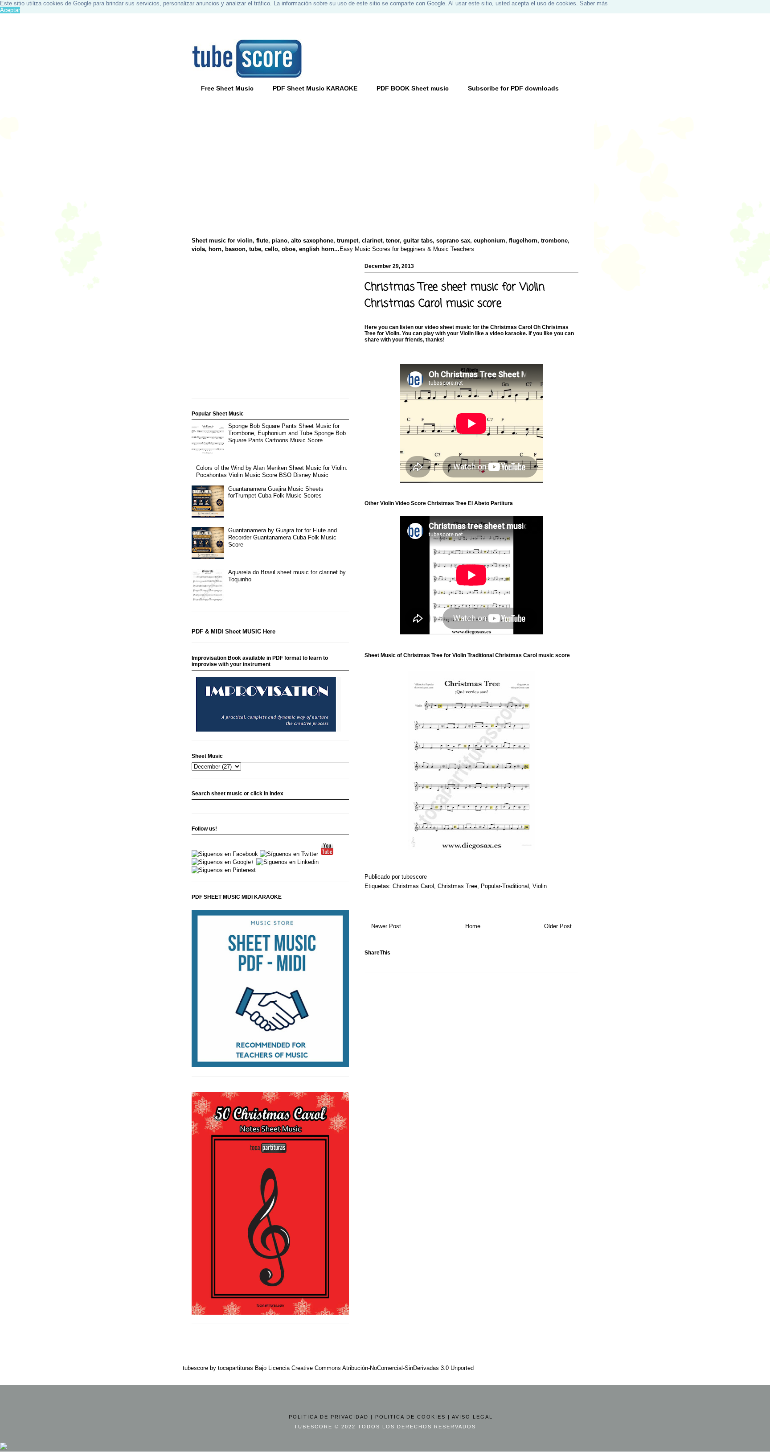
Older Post (558, 926)
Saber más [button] (594, 3)
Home (472, 926)
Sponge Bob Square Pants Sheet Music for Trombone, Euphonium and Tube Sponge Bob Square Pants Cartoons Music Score (287, 433)
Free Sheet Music (227, 88)
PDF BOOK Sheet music (413, 88)
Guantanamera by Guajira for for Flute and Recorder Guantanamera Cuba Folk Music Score (282, 537)
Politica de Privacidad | (331, 1416)
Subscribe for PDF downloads (513, 88)
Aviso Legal (472, 1416)
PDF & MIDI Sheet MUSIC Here (233, 631)
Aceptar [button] (10, 10)
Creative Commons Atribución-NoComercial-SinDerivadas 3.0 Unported (382, 1368)
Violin (539, 886)
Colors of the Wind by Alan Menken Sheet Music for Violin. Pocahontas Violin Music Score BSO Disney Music (272, 471)
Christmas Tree (457, 886)
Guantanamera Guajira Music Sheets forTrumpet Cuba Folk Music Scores (276, 492)
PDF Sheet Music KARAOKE (315, 88)
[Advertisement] (261, 165)
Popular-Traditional (505, 886)
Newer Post (386, 926)
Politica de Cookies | (412, 1416)
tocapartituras (235, 1368)
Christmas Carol (413, 886)
